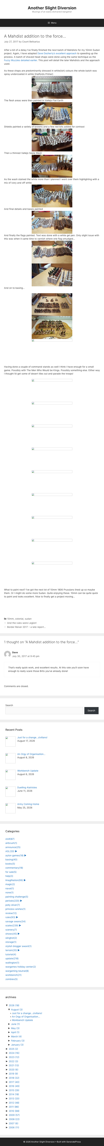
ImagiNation (14, 880)
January (17, 1044)
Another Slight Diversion (52, 7)
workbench (13, 975)
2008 (14, 1119)
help (9, 876)
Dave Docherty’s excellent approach (57, 53)
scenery (11, 929)
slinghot (11, 938)
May (15, 1028)
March (16, 1036)
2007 (13, 1123)
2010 (14, 1111)
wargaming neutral (17, 971)
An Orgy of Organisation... (26, 1016)
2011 (14, 1106)
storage (10, 942)
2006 (14, 1127)
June (15, 1024)
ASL (9, 851)
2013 (14, 1098)
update (12, 958)
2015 (14, 1090)
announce (12, 847)
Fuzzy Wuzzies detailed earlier (20, 60)
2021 (14, 1065)
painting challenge (16, 896)
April (15, 1032)
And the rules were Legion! (22, 623)
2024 (14, 1053)
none (9, 892)
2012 (14, 1102)
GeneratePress (73, 1141)
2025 (13, 1049)
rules (10, 917)
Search (9, 705)
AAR (9, 839)
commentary (14, 867)
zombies (11, 979)
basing (11, 859)
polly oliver (12, 905)
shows (11, 933)
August (17, 1009)
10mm (10, 618)
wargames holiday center (20, 966)
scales (11, 925)
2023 (14, 1057)
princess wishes (15, 909)
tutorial (10, 954)
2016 (14, 1086)
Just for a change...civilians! (27, 1013)
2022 (13, 1061)
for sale (11, 872)
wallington (12, 962)
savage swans (15, 921)
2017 (14, 1082)
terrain (11, 950)
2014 (14, 1094)
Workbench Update (22, 1020)
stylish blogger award (18, 946)
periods (12, 900)
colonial (19, 618)
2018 (14, 1078)
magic (10, 884)
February (18, 1040)
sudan (28, 618)
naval (9, 888)
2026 (14, 1005)
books (10, 863)
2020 (13, 1069)
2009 (14, 1115)
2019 (13, 1073)
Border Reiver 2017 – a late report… (26, 627)
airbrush (11, 843)
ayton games (14, 855)
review (11, 913)
